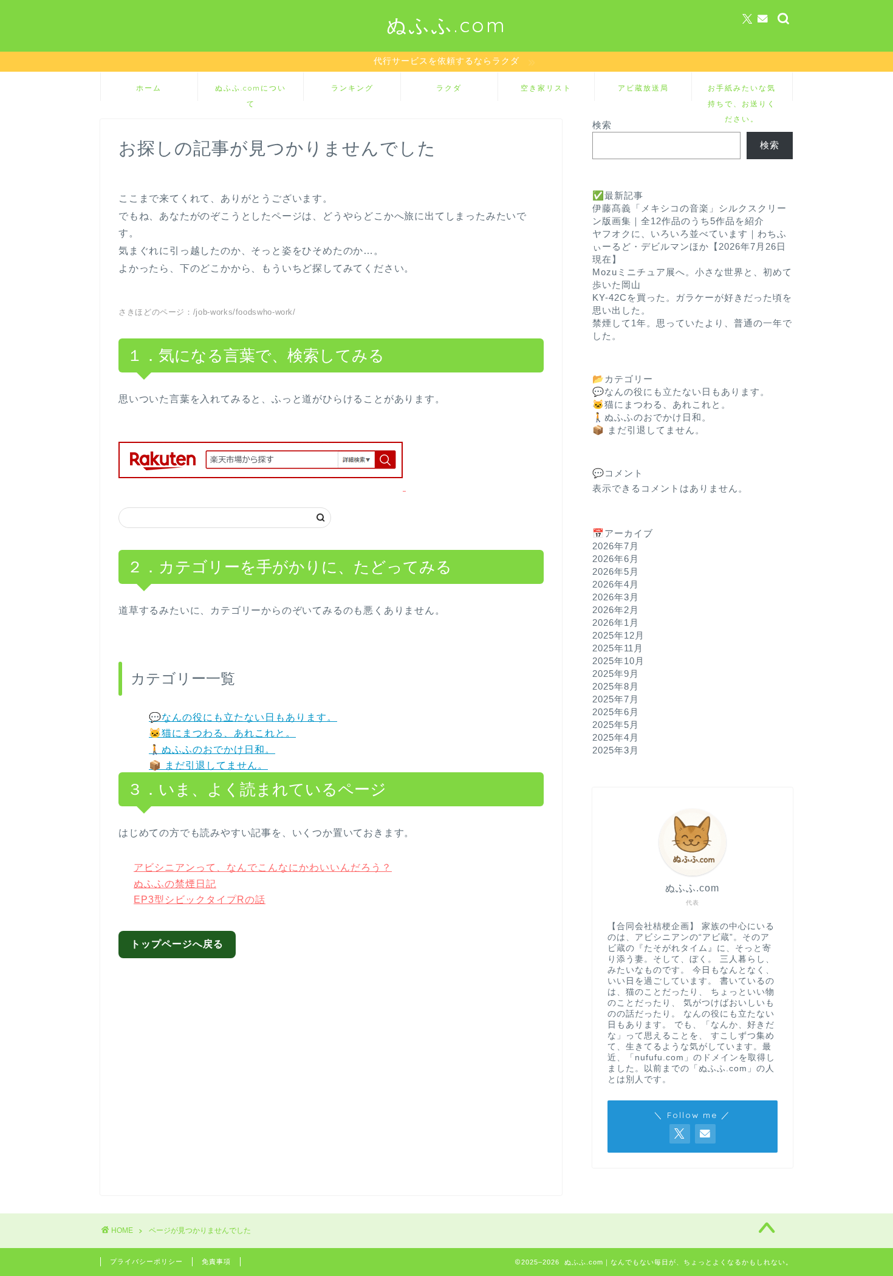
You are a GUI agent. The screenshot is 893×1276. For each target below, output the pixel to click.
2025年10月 (618, 661)
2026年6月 (615, 559)
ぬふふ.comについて (250, 92)
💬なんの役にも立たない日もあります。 (243, 717)
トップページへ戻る (177, 944)
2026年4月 (615, 584)
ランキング (352, 87)
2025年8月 (615, 686)
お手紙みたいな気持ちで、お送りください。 (742, 92)
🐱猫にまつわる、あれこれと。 (222, 733)
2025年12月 (618, 635)
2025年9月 (615, 673)
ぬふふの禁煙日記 (175, 884)
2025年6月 (615, 712)
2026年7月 (615, 546)
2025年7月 (615, 699)
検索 (602, 125)
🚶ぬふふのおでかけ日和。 (212, 749)
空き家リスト (546, 87)
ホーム (149, 87)
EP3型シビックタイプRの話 (199, 899)
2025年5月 (615, 724)
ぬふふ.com (446, 24)
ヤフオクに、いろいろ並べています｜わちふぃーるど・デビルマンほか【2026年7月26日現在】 (689, 246)
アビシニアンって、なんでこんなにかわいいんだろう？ (263, 867)
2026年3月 (615, 597)
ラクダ (449, 87)
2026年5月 (615, 571)
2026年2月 (615, 610)
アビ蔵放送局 (643, 87)
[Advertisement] (340, 1068)
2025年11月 (617, 648)
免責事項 (216, 1261)
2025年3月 (615, 750)
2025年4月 (615, 737)
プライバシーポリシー (146, 1261)
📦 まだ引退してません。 (208, 765)
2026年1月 (615, 622)
